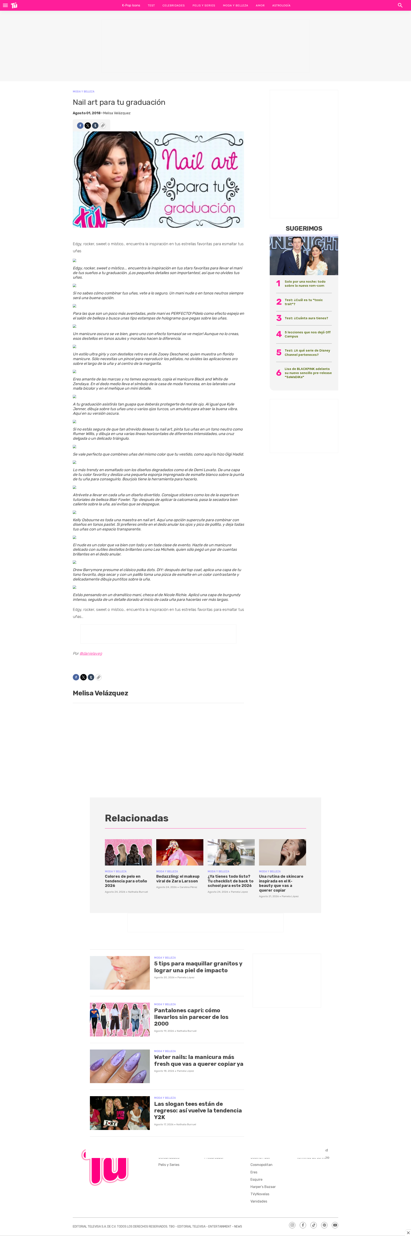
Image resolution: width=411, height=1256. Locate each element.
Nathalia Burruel (138, 891)
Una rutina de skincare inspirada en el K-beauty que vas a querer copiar (281, 883)
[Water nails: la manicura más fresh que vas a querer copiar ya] (120, 1066)
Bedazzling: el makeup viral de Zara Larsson (178, 878)
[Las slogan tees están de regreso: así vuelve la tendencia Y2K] (120, 1113)
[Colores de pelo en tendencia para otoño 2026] (128, 852)
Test (151, 5)
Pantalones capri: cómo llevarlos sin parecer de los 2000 (191, 1017)
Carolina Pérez (188, 887)
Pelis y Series (203, 5)
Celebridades (173, 5)
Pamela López (239, 891)
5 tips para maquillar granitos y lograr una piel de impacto (198, 967)
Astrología (281, 5)
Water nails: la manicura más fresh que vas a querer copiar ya (198, 1060)
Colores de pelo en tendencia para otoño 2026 (126, 881)
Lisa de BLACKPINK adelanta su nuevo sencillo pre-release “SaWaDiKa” (308, 373)
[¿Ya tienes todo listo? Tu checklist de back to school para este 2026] (231, 852)
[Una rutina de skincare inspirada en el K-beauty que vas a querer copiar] (282, 852)
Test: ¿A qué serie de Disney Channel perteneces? (307, 352)
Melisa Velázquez (117, 113)
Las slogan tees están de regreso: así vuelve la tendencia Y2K (198, 1111)
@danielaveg (91, 653)
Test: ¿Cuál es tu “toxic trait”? (304, 302)
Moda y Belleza (235, 5)
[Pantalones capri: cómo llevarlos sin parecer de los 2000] (120, 1019)
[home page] (14, 5)
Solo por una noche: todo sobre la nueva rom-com (305, 283)
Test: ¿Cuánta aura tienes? (306, 318)
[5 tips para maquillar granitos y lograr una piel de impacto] (120, 973)
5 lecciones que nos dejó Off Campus (308, 334)
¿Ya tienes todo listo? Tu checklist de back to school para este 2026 (230, 881)
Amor (260, 5)
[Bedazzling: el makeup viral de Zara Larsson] (179, 852)
